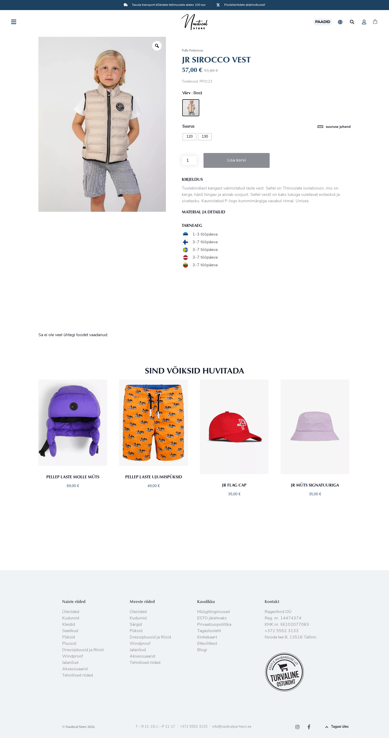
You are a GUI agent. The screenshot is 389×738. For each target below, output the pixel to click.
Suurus (188, 127)
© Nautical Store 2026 (78, 726)
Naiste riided (73, 601)
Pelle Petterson (192, 50)
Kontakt (272, 601)
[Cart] (375, 22)
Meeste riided (142, 601)
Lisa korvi (236, 160)
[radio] (191, 108)
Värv (186, 93)
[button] (352, 22)
